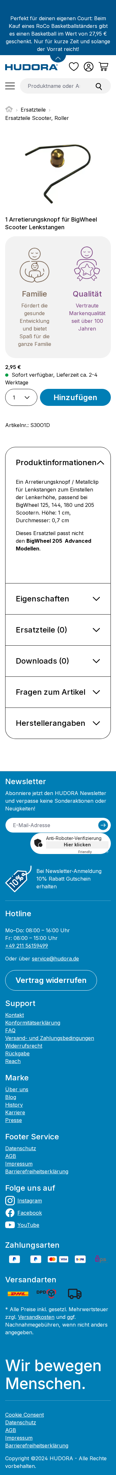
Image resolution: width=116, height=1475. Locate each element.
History (14, 1105)
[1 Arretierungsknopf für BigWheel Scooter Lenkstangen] (58, 169)
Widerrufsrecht (23, 1046)
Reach (13, 1061)
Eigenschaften (42, 598)
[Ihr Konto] (88, 66)
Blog (10, 1097)
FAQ (10, 1030)
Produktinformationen (56, 462)
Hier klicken (77, 844)
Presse (13, 1120)
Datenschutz (20, 1148)
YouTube (28, 1225)
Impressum (19, 1164)
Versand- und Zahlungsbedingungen (49, 1038)
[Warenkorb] (103, 66)
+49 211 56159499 (26, 946)
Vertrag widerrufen (51, 980)
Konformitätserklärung (32, 1022)
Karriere (15, 1112)
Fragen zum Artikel (50, 692)
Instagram (29, 1200)
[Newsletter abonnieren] (103, 825)
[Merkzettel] (73, 66)
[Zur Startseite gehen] (31, 67)
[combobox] (53, 86)
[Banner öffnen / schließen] (58, 54)
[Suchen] (99, 86)
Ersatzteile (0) (41, 629)
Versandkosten (36, 1317)
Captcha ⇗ (93, 852)
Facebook (29, 1213)
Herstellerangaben (50, 723)
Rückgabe (17, 1053)
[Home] (9, 111)
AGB (10, 1156)
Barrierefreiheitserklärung (36, 1171)
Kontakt (14, 1015)
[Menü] (10, 86)
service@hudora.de (55, 958)
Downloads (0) (42, 661)
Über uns (16, 1089)
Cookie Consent (24, 1415)
